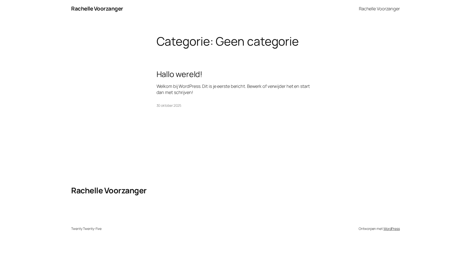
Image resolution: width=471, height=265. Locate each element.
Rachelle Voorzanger (97, 8)
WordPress (391, 228)
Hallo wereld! (180, 74)
